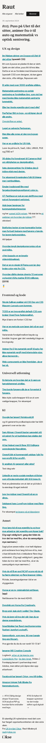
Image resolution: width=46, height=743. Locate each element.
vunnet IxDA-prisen (18, 214)
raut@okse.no (9, 732)
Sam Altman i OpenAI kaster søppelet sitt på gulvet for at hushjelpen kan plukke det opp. (22, 436)
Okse (7, 737)
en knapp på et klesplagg (28, 512)
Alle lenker (19, 14)
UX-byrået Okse (13, 729)
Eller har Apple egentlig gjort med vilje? (21, 107)
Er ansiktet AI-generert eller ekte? (18, 464)
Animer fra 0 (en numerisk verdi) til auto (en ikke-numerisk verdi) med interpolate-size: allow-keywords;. (22, 352)
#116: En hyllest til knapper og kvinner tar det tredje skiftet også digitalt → (35, 702)
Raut (8, 6)
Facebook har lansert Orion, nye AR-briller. (22, 676)
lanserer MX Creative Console (16, 651)
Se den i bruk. (25, 659)
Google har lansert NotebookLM (18, 417)
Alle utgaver (7, 14)
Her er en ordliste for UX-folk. (16, 143)
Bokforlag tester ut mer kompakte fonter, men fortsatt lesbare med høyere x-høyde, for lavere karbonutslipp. (22, 231)
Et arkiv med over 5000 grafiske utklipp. (21, 85)
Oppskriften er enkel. (12, 121)
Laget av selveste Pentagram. (16, 128)
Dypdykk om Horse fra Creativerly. (19, 605)
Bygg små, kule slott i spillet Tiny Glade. (21, 611)
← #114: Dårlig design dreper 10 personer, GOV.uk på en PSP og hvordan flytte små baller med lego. (12, 702)
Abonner (33, 14)
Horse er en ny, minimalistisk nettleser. (20, 590)
